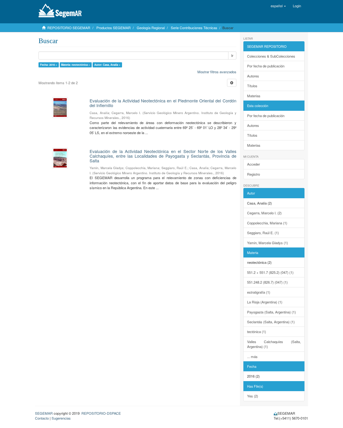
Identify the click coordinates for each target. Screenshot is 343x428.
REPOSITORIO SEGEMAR (68, 27)
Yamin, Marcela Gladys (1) (267, 242)
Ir (232, 55)
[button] (278, 6)
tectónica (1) (256, 331)
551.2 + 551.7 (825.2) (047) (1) (270, 272)
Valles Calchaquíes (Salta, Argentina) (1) (274, 344)
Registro (253, 174)
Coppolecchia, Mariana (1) (267, 222)
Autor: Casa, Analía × (107, 64)
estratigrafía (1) (258, 292)
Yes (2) (252, 395)
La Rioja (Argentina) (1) (264, 301)
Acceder (253, 164)
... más (252, 356)
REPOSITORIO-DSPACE (101, 413)
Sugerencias (61, 418)
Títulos (252, 85)
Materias (253, 95)
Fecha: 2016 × (48, 64)
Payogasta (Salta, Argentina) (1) (271, 312)
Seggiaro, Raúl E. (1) (263, 232)
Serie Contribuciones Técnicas (194, 27)
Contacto (42, 418)
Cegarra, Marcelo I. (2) (264, 212)
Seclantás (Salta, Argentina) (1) (271, 321)
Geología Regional (151, 27)
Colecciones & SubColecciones (271, 56)
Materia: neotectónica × (75, 64)
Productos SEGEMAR (113, 27)
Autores (253, 75)
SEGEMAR (44, 413)
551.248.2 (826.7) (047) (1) (267, 282)
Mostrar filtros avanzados (216, 71)
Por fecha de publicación (265, 65)
